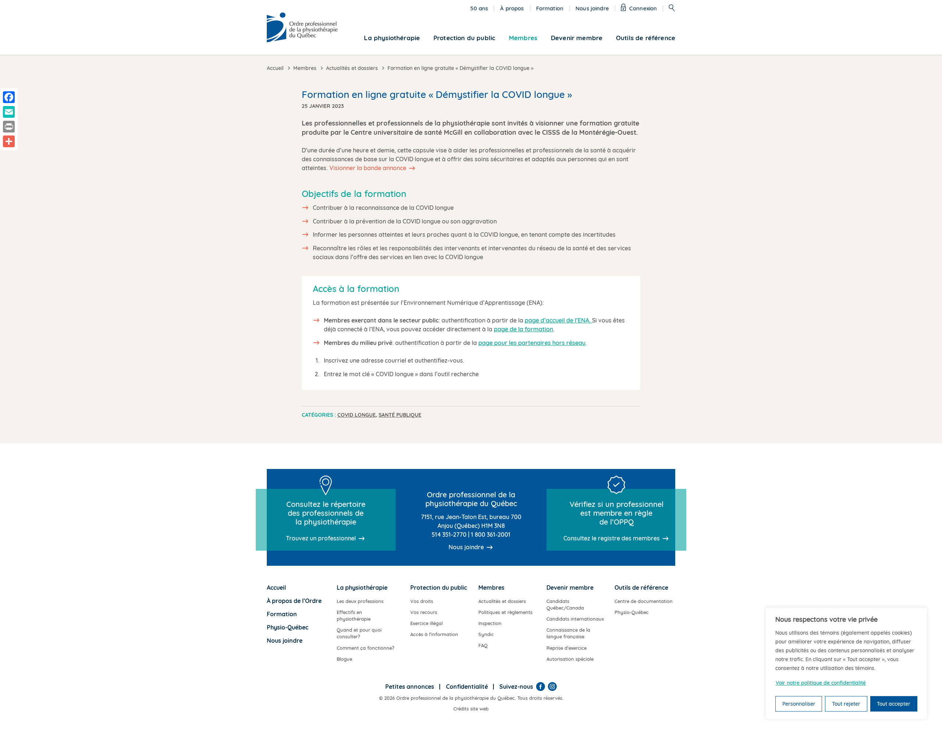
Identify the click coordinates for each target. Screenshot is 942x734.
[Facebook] (540, 686)
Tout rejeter (846, 704)
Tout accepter (893, 704)
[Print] (8, 126)
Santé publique (400, 415)
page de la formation (523, 329)
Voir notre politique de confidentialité (821, 683)
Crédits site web (471, 709)
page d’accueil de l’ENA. (558, 320)
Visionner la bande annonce (367, 168)
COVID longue (356, 415)
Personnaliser (798, 704)
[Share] (8, 141)
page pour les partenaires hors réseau (531, 342)
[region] (846, 663)
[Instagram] (552, 686)
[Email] (8, 112)
